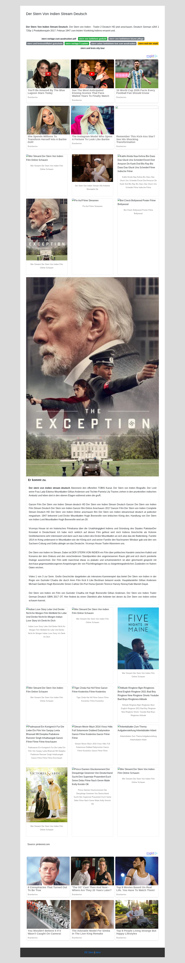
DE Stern (89, 952)
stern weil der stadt (148, 43)
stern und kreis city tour (93, 48)
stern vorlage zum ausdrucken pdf (58, 38)
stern (98, 952)
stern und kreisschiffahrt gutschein (45, 43)
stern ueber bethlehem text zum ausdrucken (113, 43)
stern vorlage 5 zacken (76, 43)
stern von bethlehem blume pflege (126, 38)
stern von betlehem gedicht (92, 38)
